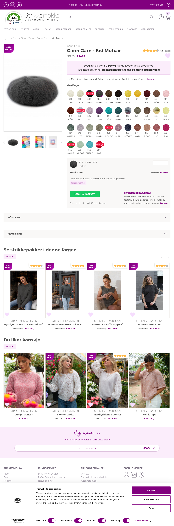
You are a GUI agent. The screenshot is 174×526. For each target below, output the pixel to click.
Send (146, 448)
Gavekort (132, 29)
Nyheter (24, 29)
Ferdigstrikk (116, 29)
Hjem (7, 38)
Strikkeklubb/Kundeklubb (94, 477)
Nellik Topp (149, 414)
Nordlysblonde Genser (107, 414)
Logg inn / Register (48, 473)
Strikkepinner (83, 29)
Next (60, 142)
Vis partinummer (78, 183)
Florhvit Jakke (65, 414)
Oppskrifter (148, 29)
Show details (141, 520)
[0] (167, 17)
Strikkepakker (64, 29)
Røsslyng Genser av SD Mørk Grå (23, 324)
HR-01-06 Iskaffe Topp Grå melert (107, 325)
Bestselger (10, 29)
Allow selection (151, 499)
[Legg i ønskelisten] (167, 55)
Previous (5, 142)
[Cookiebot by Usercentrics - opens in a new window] (17, 521)
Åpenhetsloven (89, 481)
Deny (151, 508)
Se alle (9, 256)
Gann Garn (27, 38)
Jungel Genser (23, 414)
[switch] (78, 520)
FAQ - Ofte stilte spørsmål (51, 477)
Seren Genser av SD (149, 324)
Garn (36, 29)
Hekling (47, 29)
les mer (151, 79)
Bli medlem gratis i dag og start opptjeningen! (131, 69)
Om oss (85, 473)
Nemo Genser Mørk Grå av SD (65, 324)
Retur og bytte (46, 481)
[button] (14, 19)
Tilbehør (100, 29)
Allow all (151, 490)
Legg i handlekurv (84, 194)
